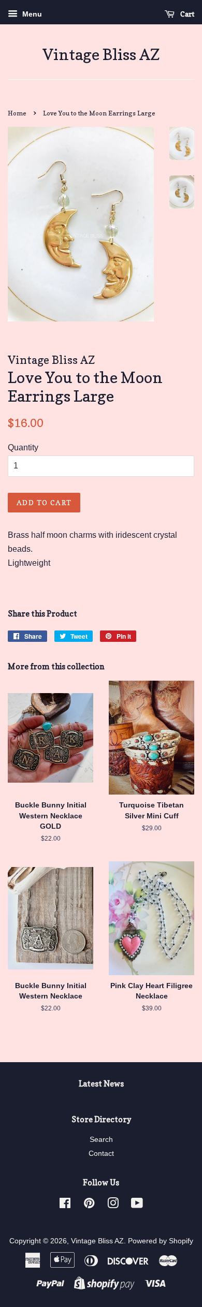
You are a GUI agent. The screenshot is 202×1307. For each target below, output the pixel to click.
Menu (31, 14)
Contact (101, 1153)
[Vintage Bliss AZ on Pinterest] (89, 1205)
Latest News (101, 1084)
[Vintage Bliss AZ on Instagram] (113, 1205)
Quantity (23, 447)
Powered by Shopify (160, 1241)
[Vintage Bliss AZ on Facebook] (65, 1205)
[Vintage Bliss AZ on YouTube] (137, 1205)
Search (101, 1139)
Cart (186, 13)
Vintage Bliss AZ (101, 54)
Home (17, 113)
